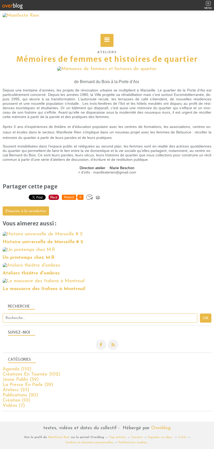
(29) (28, 385)
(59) (21, 379)
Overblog (161, 428)
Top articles (117, 437)
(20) (20, 395)
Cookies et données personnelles (89, 442)
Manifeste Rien (59, 437)
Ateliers (107, 52)
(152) (17, 369)
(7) (14, 405)
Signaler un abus (160, 437)
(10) (16, 400)
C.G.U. (182, 437)
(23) (16, 390)
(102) (31, 374)
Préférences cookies (132, 442)
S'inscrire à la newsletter (25, 211)
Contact (137, 437)
